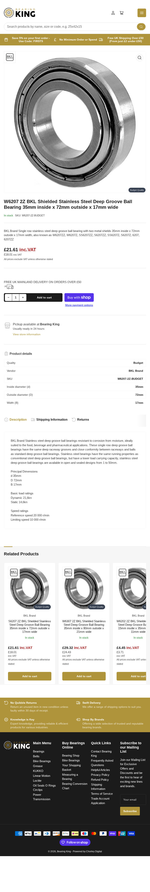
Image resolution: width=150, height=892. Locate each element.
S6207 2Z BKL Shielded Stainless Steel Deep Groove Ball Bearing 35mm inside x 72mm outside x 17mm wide (29, 626)
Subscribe (130, 811)
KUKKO (38, 771)
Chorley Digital (94, 851)
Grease (38, 766)
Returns (83, 419)
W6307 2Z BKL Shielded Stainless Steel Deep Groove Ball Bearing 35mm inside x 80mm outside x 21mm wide (84, 626)
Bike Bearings (42, 761)
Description (18, 419)
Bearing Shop (70, 755)
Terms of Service (102, 793)
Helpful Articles (100, 770)
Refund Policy (100, 779)
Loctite (37, 780)
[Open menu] (142, 13)
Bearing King (64, 851)
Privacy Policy (100, 774)
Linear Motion (41, 775)
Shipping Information (52, 419)
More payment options (79, 305)
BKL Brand (29, 615)
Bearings (38, 751)
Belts (36, 756)
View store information (26, 334)
